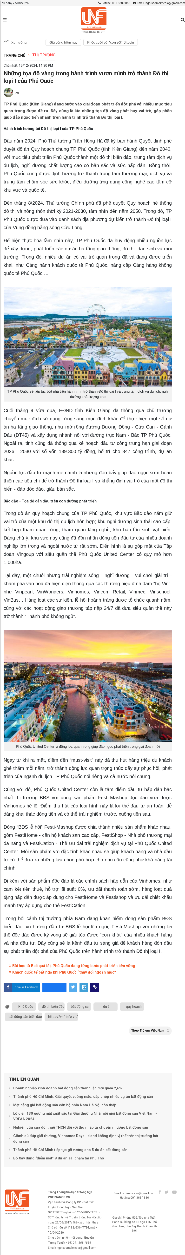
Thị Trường (43, 55)
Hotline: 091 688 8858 (115, 3)
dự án (107, 1006)
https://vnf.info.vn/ (63, 1017)
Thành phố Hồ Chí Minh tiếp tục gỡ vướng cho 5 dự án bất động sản (70, 1150)
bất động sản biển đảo (25, 1017)
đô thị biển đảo (53, 1006)
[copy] (94, 987)
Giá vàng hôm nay (63, 42)
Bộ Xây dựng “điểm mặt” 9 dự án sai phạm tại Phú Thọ (58, 1158)
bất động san (81, 1006)
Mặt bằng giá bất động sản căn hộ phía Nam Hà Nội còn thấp (64, 1105)
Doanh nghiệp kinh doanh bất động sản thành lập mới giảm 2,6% (67, 1088)
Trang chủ (15, 55)
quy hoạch (134, 1006)
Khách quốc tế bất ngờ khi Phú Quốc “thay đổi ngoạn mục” (63, 972)
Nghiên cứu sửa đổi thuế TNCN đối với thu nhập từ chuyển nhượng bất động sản (80, 1127)
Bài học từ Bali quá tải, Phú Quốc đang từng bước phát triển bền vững (73, 965)
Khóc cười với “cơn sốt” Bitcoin (110, 42)
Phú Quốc (25, 1006)
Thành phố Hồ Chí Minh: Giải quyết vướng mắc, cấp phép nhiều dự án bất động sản (83, 1096)
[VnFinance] (93, 20)
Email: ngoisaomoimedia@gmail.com (160, 3)
